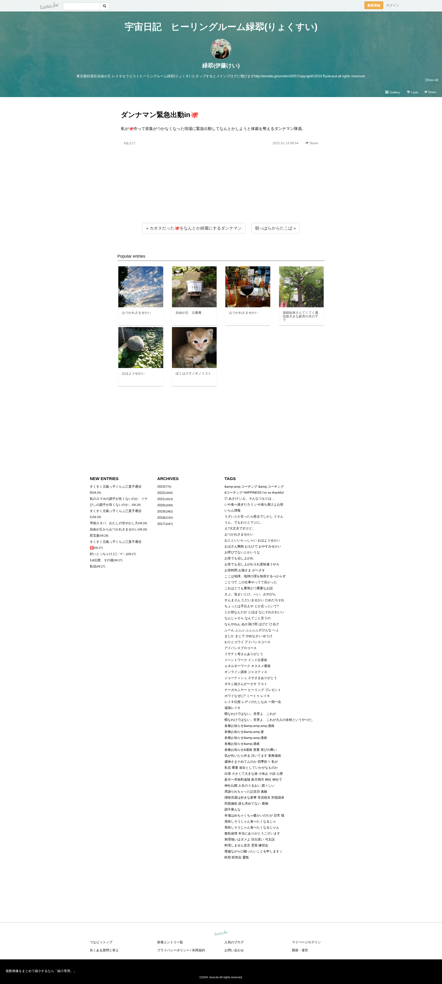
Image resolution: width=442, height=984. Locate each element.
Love (414, 92)
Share (431, 92)
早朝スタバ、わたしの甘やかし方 (114, 523)
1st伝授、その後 (101, 560)
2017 (161, 524)
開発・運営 (300, 950)
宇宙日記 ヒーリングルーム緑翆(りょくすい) (221, 27)
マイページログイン (306, 942)
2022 (161, 493)
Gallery (394, 92)
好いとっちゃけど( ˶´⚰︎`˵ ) (108, 554)
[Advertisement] (221, 194)
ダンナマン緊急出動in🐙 (160, 114)
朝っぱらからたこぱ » (275, 228)
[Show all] (431, 80)
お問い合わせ (234, 950)
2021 (161, 499)
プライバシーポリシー (173, 950)
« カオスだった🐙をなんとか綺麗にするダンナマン (194, 228)
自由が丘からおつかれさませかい (114, 529)
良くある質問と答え (104, 950)
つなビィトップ (101, 942)
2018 (161, 517)
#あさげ (129, 143)
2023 (161, 486)
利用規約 (198, 950)
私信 (93, 566)
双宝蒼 (94, 535)
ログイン (392, 5)
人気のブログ (234, 942)
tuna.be (221, 933)
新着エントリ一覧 (170, 942)
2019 (161, 511)
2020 (161, 505)
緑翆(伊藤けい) (221, 65)
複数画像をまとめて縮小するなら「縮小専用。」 (41, 971)
